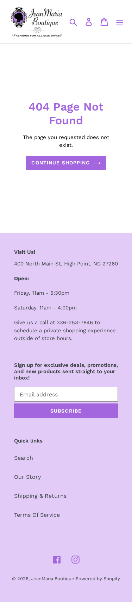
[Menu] (119, 22)
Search (23, 457)
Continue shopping (60, 162)
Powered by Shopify (98, 578)
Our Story (27, 477)
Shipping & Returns (40, 496)
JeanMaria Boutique (53, 578)
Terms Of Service (37, 515)
